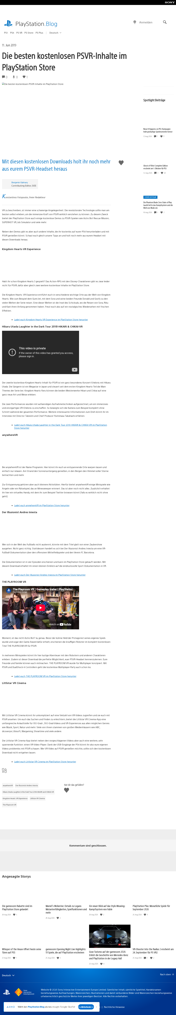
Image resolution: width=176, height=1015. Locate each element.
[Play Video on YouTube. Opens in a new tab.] (123, 945)
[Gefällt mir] (161, 136)
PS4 (12, 32)
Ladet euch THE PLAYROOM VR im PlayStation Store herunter (45, 676)
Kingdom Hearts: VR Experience (15, 798)
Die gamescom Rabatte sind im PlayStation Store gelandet (17, 907)
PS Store (28, 32)
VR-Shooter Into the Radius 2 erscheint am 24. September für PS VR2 (153, 950)
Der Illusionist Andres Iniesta (27, 785)
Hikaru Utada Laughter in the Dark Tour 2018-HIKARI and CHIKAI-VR (28, 792)
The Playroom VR (9, 805)
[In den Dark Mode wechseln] (135, 22)
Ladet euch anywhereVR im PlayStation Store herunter (41, 505)
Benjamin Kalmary (19, 182)
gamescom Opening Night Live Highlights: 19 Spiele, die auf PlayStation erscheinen (66, 950)
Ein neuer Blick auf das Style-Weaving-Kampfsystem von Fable (107, 907)
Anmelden (145, 22)
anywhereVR (8, 785)
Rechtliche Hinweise (114, 1007)
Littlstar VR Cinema (37, 798)
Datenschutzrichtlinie (89, 1007)
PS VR (19, 32)
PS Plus (39, 32)
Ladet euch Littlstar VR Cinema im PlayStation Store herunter (45, 761)
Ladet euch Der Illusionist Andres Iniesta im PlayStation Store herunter (50, 574)
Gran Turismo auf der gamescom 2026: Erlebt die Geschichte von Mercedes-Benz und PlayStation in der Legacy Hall (108, 955)
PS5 (6, 32)
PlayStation (36, 23)
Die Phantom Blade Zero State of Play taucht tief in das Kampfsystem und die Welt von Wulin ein (158, 205)
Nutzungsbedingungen (63, 1007)
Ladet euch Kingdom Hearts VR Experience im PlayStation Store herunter (51, 319)
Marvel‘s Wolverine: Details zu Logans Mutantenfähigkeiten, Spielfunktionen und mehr (66, 909)
